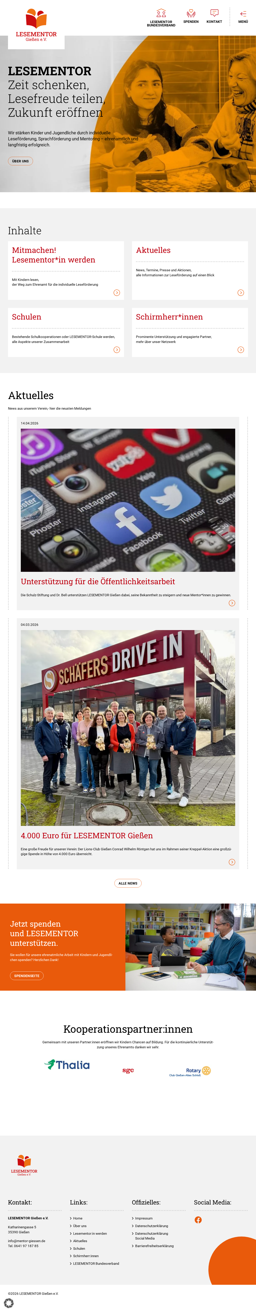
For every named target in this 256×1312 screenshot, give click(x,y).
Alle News (128, 883)
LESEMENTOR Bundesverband (161, 23)
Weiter (128, 421)
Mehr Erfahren (66, 245)
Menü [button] (243, 21)
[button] (9, 1303)
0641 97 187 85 (26, 1246)
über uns (20, 161)
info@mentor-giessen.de (26, 1241)
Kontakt (214, 21)
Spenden (191, 21)
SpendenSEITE (26, 976)
